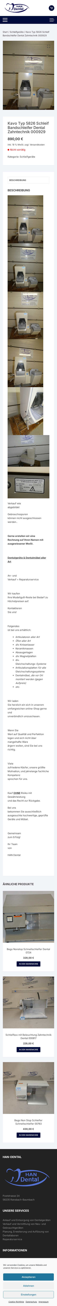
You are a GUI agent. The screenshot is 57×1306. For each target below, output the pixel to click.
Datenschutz (31, 1302)
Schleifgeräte (17, 32)
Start (5, 32)
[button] (48, 46)
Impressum (44, 1302)
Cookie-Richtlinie (16, 1302)
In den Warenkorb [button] (28, 964)
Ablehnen (28, 1285)
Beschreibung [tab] (17, 180)
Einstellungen (28, 1294)
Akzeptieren (28, 1277)
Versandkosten (37, 144)
